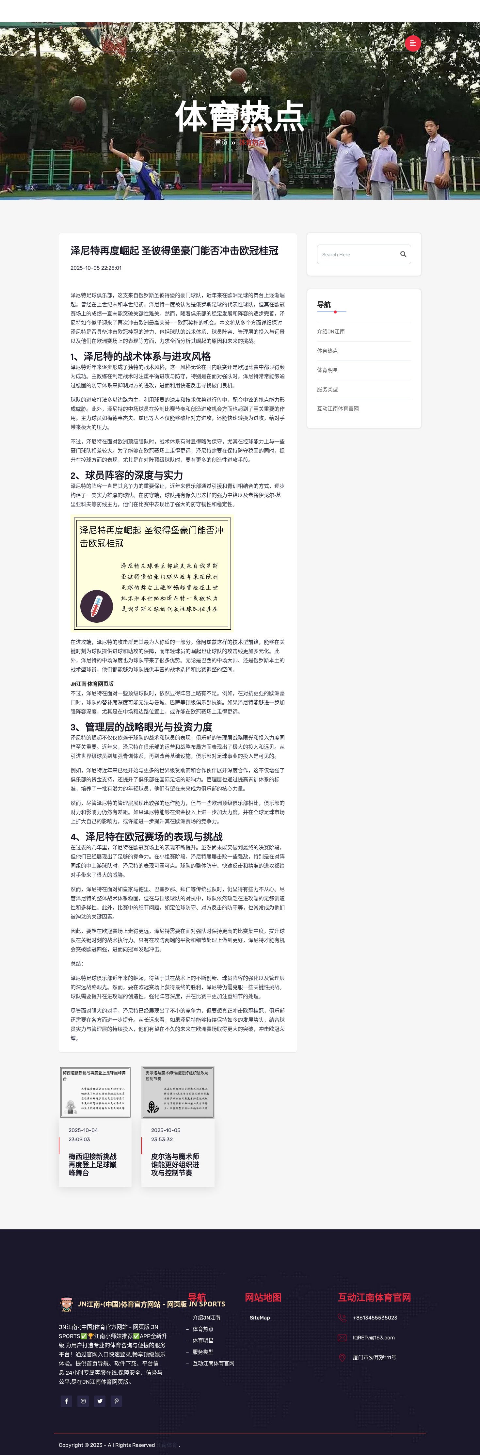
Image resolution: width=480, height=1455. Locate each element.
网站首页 (193, 14)
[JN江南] (88, 27)
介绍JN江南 (230, 14)
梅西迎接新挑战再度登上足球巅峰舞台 (93, 1165)
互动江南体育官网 (378, 14)
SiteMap (260, 1318)
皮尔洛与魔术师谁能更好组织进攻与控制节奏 (175, 1165)
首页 (221, 143)
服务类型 (333, 14)
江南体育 (166, 1445)
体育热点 (266, 14)
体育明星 (300, 14)
